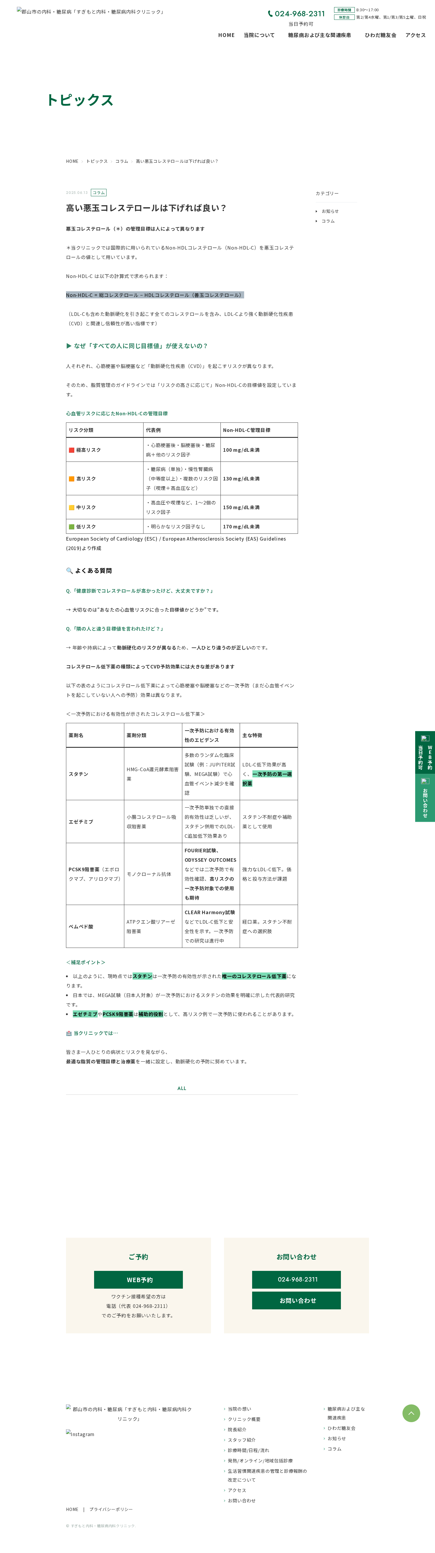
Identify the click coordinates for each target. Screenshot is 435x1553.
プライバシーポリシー (111, 1509)
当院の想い (239, 1409)
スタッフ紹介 (242, 1440)
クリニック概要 (244, 1419)
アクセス (415, 34)
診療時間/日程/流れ (248, 1450)
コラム (328, 221)
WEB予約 (140, 1279)
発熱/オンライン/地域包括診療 (260, 1460)
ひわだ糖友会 (381, 34)
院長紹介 (237, 1429)
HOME (226, 34)
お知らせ (330, 211)
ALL (182, 1088)
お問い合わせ (298, 1300)
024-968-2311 (300, 13)
